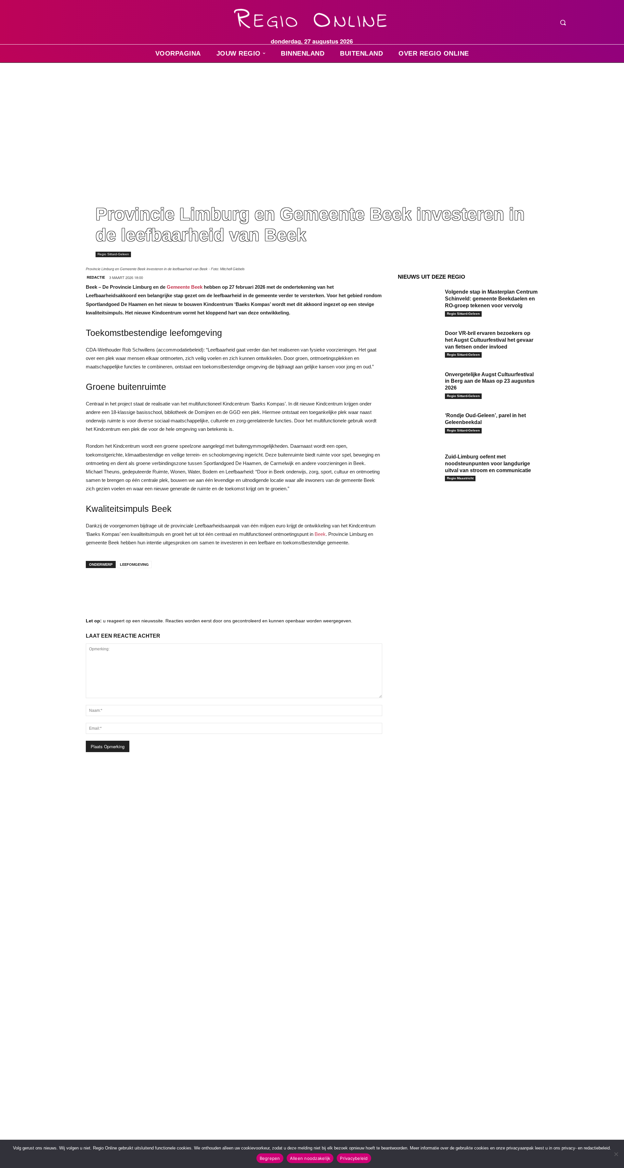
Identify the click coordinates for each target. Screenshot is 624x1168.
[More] (193, 586)
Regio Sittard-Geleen (113, 254)
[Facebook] (95, 586)
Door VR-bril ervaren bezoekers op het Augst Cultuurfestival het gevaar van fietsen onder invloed (489, 340)
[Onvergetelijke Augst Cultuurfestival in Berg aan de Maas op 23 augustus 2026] (419, 384)
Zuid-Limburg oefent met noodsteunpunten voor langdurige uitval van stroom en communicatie (488, 463)
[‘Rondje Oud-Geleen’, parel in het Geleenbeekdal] (419, 425)
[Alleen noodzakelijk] (616, 1154)
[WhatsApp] (173, 586)
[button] (563, 22)
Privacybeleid (354, 1158)
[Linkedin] (115, 586)
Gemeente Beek (184, 287)
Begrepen (270, 1158)
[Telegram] (134, 586)
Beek (320, 534)
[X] (154, 586)
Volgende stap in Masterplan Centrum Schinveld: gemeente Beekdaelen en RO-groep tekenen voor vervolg (491, 298)
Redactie (96, 277)
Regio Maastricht (460, 478)
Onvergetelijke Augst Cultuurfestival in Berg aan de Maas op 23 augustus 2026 (490, 381)
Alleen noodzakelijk (310, 1158)
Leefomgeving (134, 564)
